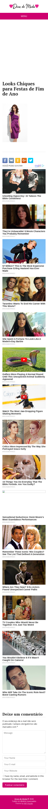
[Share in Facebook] (5, 160)
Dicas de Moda (21, 799)
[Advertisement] (24, 51)
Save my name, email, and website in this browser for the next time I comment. (23, 777)
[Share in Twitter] (30, 160)
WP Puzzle (28, 803)
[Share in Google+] (24, 160)
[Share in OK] (17, 160)
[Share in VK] (11, 160)
